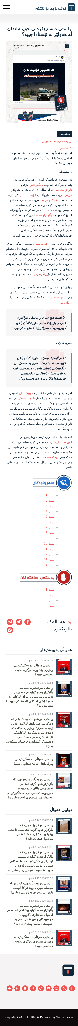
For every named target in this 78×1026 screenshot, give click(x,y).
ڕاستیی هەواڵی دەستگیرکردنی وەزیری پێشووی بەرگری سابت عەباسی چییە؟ (33, 670)
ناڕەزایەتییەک (26, 398)
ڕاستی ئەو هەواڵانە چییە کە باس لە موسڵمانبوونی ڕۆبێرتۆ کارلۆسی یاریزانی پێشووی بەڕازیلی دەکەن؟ (31, 888)
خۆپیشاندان (26, 393)
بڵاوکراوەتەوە (44, 215)
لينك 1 (50, 495)
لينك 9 (50, 538)
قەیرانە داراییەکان (61, 442)
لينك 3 (50, 506)
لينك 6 (50, 522)
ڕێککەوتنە (53, 457)
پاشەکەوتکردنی (50, 200)
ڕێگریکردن (40, 274)
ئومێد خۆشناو (54, 297)
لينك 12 (49, 554)
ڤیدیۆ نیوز (41, 243)
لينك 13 (49, 560)
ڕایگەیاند (66, 302)
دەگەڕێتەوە (36, 184)
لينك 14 (49, 565)
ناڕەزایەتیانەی (63, 189)
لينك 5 (50, 516)
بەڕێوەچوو (65, 195)
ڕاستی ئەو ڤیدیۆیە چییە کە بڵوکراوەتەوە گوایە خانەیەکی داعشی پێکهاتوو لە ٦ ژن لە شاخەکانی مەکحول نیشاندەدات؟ (30, 832)
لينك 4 (50, 511)
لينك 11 (49, 549)
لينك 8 (50, 533)
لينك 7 (50, 527)
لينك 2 (50, 500)
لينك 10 (49, 543)
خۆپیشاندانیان (27, 195)
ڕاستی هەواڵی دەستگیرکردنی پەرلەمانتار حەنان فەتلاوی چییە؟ (33, 761)
